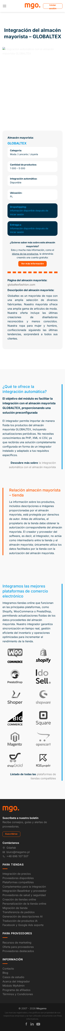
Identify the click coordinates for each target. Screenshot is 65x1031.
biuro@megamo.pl (18, 852)
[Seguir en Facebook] (26, 1023)
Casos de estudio (13, 977)
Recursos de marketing (16, 942)
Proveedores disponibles (18, 878)
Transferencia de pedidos (18, 912)
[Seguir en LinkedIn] (32, 1023)
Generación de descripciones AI (22, 916)
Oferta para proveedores (18, 947)
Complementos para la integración (24, 886)
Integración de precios (16, 873)
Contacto (8, 968)
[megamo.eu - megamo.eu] (32, 6)
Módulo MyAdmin (13, 985)
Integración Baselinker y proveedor (24, 890)
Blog (5, 972)
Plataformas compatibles (18, 882)
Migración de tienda (15, 908)
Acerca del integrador (16, 981)
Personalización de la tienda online (24, 903)
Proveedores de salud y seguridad (24, 895)
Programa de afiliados (16, 990)
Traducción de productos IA (20, 920)
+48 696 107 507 (17, 856)
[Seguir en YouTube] (38, 1024)
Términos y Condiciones (17, 994)
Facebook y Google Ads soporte (23, 925)
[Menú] (4, 6)
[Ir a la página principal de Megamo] (10, 808)
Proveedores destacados (18, 951)
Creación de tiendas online (19, 899)
